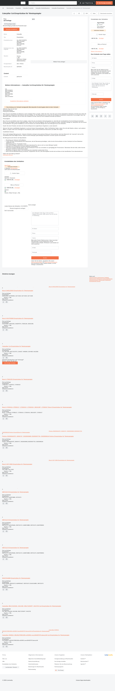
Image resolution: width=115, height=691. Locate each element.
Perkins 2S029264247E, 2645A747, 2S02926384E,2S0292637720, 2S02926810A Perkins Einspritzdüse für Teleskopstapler (38, 436)
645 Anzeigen (14, 168)
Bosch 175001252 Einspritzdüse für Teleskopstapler (17, 379)
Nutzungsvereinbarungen (51, 262)
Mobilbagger (109, 278)
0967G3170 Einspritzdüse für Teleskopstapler (15, 492)
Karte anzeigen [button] (32, 204)
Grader (104, 278)
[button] (74, 13)
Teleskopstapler (93, 277)
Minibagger (99, 278)
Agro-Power (7, 165)
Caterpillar (19, 34)
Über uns (4, 658)
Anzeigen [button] (17, 179)
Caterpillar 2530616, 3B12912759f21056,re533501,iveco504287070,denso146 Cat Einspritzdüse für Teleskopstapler (35, 635)
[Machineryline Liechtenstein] (10, 2)
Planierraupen (93, 278)
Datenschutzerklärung (33, 661)
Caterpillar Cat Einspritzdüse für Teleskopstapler (16, 346)
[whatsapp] (5, 182)
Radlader (106, 277)
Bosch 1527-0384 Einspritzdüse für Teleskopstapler (17, 464)
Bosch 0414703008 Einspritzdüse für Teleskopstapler (17, 318)
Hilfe (3, 661)
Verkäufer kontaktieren (11, 29)
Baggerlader (102, 280)
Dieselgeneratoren (94, 280)
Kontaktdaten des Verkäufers (9, 664)
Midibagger (108, 280)
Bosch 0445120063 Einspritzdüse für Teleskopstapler (17, 290)
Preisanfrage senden (10, 24)
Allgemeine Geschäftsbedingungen (37, 658)
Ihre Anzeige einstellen (10, 363)
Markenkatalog (32, 669)
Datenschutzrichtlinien (36, 262)
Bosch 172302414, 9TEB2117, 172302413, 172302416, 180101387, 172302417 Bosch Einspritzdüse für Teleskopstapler (37, 407)
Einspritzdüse (20, 37)
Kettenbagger (100, 277)
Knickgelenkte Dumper (95, 281)
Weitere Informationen (96, 51)
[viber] (7, 182)
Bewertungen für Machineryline (36, 666)
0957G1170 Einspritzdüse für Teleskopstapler (15, 520)
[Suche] (30, 3)
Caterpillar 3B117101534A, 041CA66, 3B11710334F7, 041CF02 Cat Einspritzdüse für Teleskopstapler (31, 606)
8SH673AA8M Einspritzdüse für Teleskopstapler (16, 578)
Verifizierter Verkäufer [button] (12, 166)
